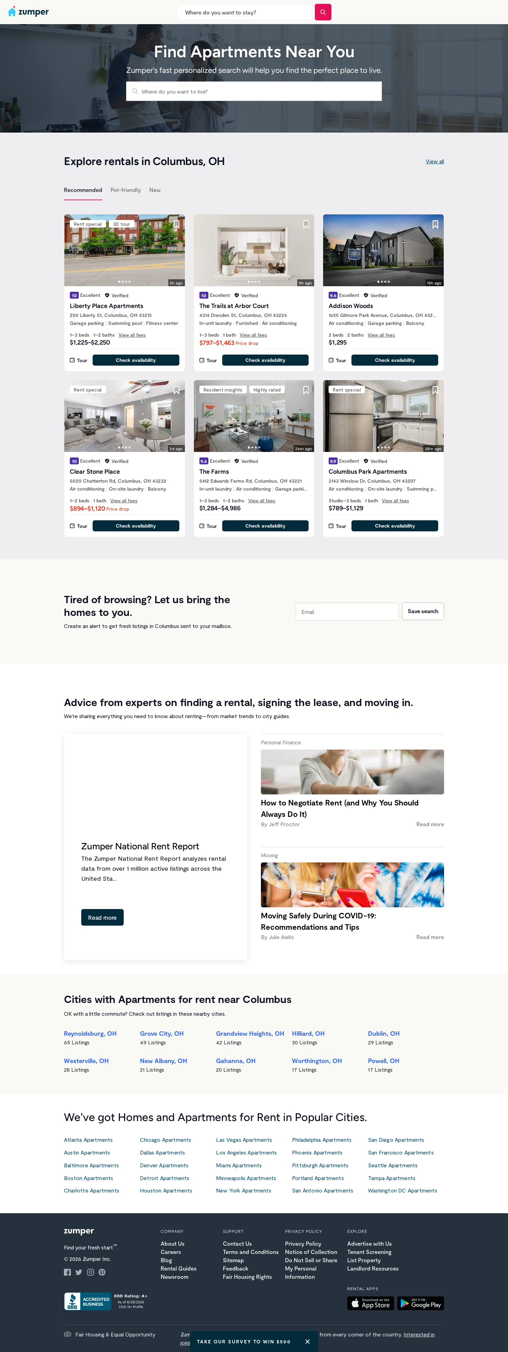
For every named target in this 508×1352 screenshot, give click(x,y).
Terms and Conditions (251, 1251)
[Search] (323, 12)
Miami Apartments (239, 1165)
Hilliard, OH (308, 1033)
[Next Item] (175, 250)
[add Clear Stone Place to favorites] (176, 390)
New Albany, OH (163, 1060)
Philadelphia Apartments (322, 1139)
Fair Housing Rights (247, 1276)
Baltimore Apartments (91, 1165)
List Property (364, 1260)
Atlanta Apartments (88, 1139)
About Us (173, 1243)
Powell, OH (383, 1060)
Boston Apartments (88, 1178)
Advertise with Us (369, 1243)
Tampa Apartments (391, 1178)
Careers (171, 1251)
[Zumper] (29, 12)
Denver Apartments (164, 1165)
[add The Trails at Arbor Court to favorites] (305, 224)
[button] (372, 1304)
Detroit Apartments (164, 1178)
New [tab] (155, 189)
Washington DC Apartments (402, 1190)
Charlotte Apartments (91, 1190)
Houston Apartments (166, 1190)
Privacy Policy (303, 1243)
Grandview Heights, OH (250, 1033)
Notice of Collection (311, 1251)
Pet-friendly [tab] (126, 189)
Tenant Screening (369, 1251)
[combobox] (244, 12)
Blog (166, 1260)
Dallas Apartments (162, 1152)
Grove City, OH (162, 1033)
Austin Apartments (87, 1152)
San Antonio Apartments (322, 1190)
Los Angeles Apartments (246, 1152)
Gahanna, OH (236, 1060)
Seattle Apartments (393, 1165)
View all (435, 161)
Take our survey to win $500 (244, 1341)
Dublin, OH (384, 1033)
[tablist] (254, 191)
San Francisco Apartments (401, 1152)
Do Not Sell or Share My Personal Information (311, 1268)
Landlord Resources (373, 1268)
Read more (102, 917)
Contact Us (237, 1243)
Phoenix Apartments (317, 1152)
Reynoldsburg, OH (90, 1033)
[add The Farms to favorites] (305, 390)
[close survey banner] (307, 1341)
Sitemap (233, 1260)
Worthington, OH (317, 1060)
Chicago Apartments (165, 1139)
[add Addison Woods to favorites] (435, 224)
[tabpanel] (254, 371)
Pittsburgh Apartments (320, 1165)
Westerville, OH (86, 1060)
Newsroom (174, 1276)
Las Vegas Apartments (244, 1139)
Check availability (136, 360)
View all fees (132, 335)
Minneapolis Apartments (246, 1178)
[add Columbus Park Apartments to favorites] (435, 390)
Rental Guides (179, 1268)
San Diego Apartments (396, 1139)
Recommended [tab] (83, 189)
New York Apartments (243, 1190)
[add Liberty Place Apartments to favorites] (176, 224)
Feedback (235, 1268)
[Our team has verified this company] (107, 295)
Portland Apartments (318, 1178)
